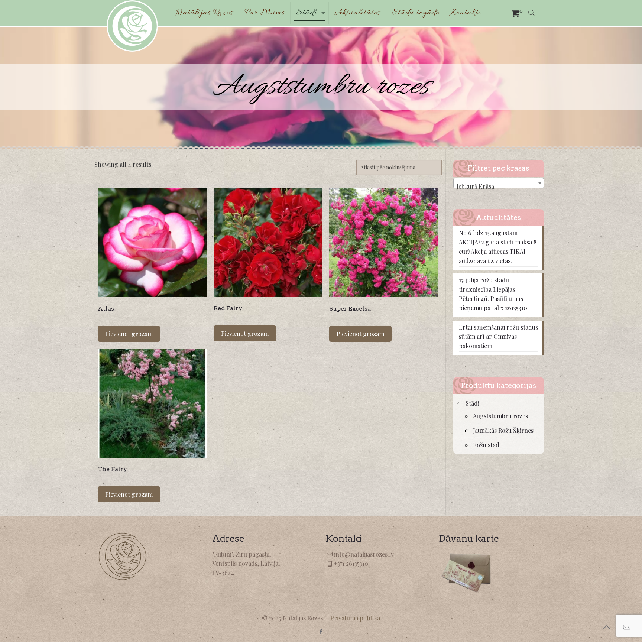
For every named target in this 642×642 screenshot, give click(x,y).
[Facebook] (321, 631)
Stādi (472, 403)
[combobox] (498, 183)
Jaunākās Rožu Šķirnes (503, 430)
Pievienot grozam (129, 334)
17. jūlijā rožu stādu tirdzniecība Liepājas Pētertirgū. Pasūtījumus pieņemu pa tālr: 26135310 (493, 294)
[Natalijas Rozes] (132, 26)
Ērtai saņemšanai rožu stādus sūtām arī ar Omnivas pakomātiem (498, 336)
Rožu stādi (487, 445)
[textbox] (499, 186)
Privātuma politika (355, 618)
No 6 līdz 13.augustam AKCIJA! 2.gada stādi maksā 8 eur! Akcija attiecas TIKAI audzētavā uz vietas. (497, 247)
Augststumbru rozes (500, 416)
